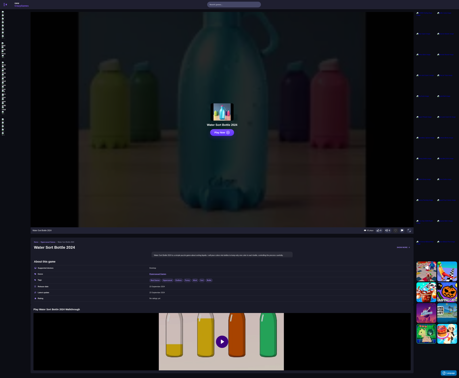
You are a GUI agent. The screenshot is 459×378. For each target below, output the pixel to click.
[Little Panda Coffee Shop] (426, 292)
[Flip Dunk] (426, 105)
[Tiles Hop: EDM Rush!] (426, 230)
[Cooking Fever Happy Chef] (447, 334)
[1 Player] (3, 92)
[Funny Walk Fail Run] (447, 271)
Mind (195, 280)
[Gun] (3, 88)
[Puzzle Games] (3, 52)
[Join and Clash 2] (426, 84)
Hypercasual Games (48, 242)
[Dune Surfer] (447, 188)
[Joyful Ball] (447, 105)
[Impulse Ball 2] (447, 230)
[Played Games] (3, 29)
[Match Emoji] (426, 188)
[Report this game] (402, 230)
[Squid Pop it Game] (447, 209)
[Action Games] (3, 48)
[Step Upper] (426, 43)
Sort (201, 280)
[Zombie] (3, 76)
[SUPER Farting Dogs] (426, 22)
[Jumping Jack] (447, 292)
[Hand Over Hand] (447, 313)
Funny (187, 280)
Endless (179, 280)
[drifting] (3, 104)
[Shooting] (3, 72)
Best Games (155, 280)
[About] (3, 130)
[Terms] (3, 126)
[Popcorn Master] (447, 43)
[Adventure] (3, 68)
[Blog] (3, 119)
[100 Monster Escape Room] (426, 271)
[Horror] (3, 96)
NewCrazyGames (18, 4)
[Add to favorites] (395, 230)
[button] (409, 230)
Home (36, 242)
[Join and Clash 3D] (447, 126)
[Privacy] (3, 133)
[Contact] (3, 123)
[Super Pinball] (426, 126)
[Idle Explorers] (426, 313)
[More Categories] (3, 56)
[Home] (3, 12)
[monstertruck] (3, 100)
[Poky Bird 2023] (447, 167)
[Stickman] (3, 80)
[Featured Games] (3, 26)
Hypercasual (167, 280)
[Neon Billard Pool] (447, 251)
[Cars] (3, 84)
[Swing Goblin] (426, 167)
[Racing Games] (3, 44)
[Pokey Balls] (426, 63)
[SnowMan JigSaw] (426, 147)
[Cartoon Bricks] (447, 147)
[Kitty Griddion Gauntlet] (426, 334)
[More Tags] (3, 112)
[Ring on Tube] (447, 84)
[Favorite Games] (3, 36)
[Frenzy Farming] (426, 209)
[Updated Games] (3, 33)
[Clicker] (3, 108)
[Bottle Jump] (447, 22)
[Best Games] (3, 19)
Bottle (209, 280)
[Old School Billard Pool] (426, 251)
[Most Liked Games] (3, 22)
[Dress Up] (3, 64)
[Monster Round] (447, 63)
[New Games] (3, 15)
